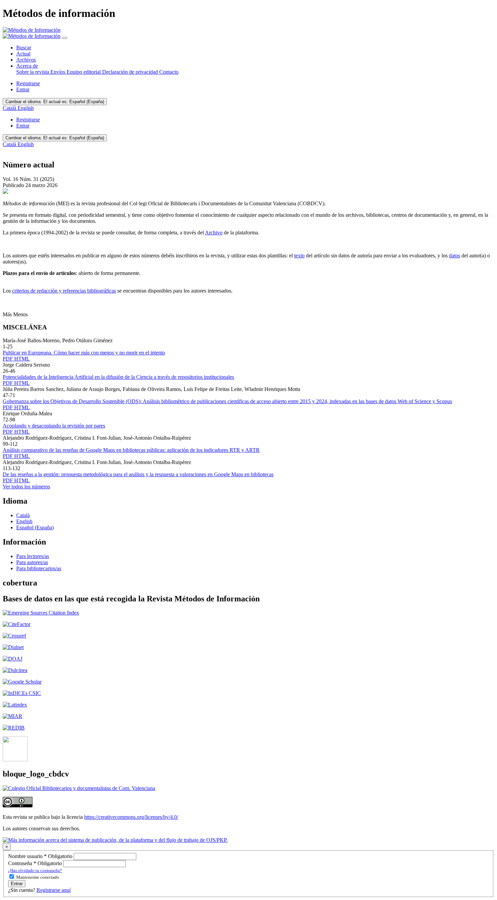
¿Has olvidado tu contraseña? (35, 870)
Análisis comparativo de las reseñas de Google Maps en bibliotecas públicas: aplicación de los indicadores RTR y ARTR (131, 450)
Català (10, 108)
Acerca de (27, 66)
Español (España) (54, 101)
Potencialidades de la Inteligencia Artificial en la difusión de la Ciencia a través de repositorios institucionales (118, 377)
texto (299, 255)
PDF (8, 359)
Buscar (23, 47)
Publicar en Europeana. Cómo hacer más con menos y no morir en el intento (84, 352)
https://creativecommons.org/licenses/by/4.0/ (131, 817)
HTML (22, 359)
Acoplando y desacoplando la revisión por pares (54, 426)
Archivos (26, 60)
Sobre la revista (33, 72)
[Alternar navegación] (64, 38)
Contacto (169, 72)
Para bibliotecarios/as (38, 568)
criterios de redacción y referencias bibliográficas (64, 291)
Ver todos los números (26, 486)
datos (454, 255)
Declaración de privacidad (130, 72)
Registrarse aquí (54, 890)
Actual (23, 53)
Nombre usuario (41, 856)
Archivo (213, 232)
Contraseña (35, 863)
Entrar (22, 89)
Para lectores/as (32, 556)
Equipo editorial (84, 72)
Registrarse (28, 83)
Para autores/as (32, 562)
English (26, 108)
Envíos (58, 72)
